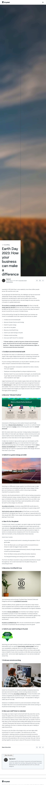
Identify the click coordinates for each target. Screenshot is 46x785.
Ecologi (14, 426)
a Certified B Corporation (20, 601)
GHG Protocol (7, 385)
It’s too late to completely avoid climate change (14, 305)
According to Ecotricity (8, 506)
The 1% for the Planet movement (18, 528)
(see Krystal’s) (8, 443)
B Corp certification (13, 611)
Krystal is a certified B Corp (9, 622)
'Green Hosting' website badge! (25, 646)
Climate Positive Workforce (15, 425)
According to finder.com (20, 693)
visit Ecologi (31, 446)
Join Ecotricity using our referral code (12, 511)
